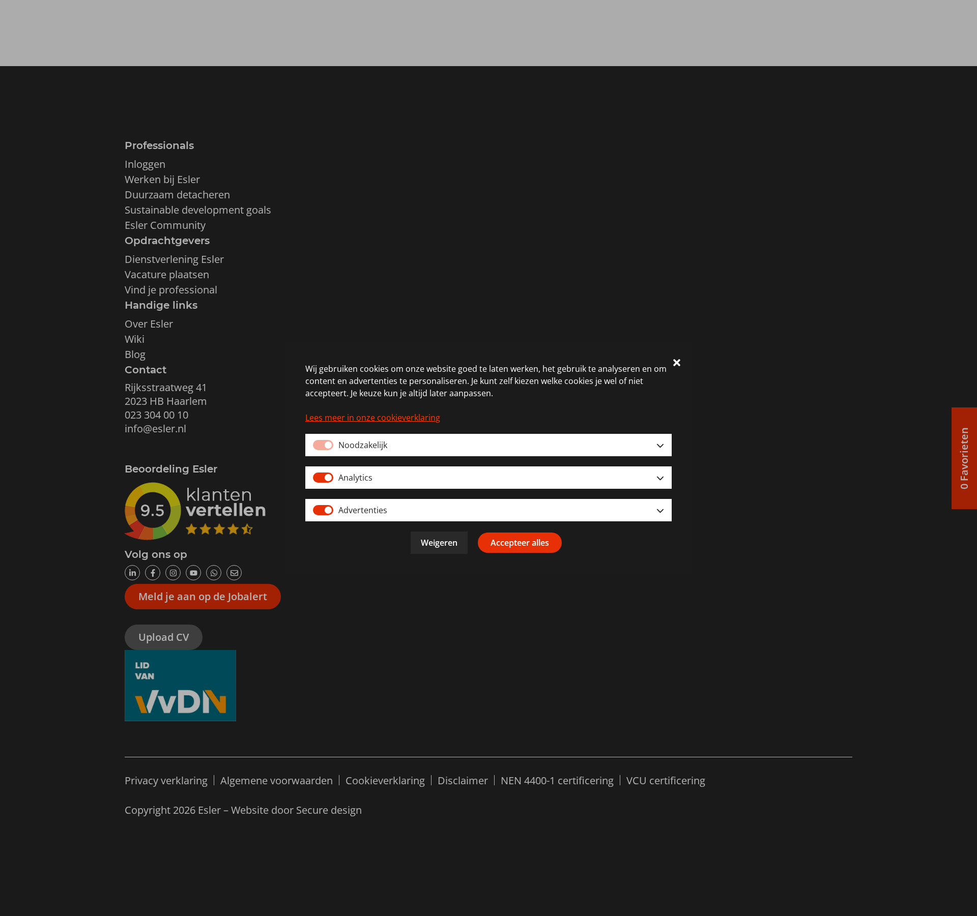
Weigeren (439, 542)
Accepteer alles (520, 542)
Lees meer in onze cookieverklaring (372, 417)
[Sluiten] (677, 363)
